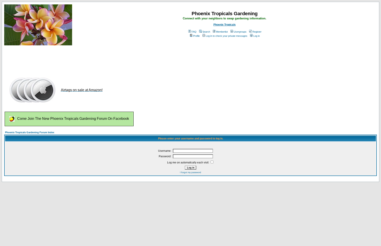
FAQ (194, 31)
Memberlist (222, 31)
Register (256, 31)
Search (206, 31)
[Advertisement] (84, 59)
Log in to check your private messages (226, 36)
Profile (196, 36)
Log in (256, 36)
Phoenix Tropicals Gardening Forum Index (29, 132)
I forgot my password (190, 172)
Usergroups (240, 31)
